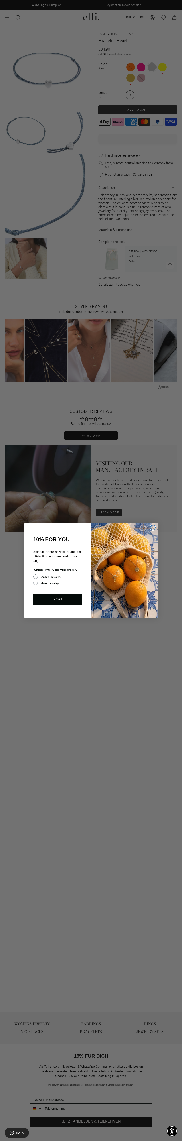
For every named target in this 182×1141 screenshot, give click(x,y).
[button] (172, 1131)
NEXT (58, 599)
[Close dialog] (152, 527)
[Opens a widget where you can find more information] (16, 1133)
